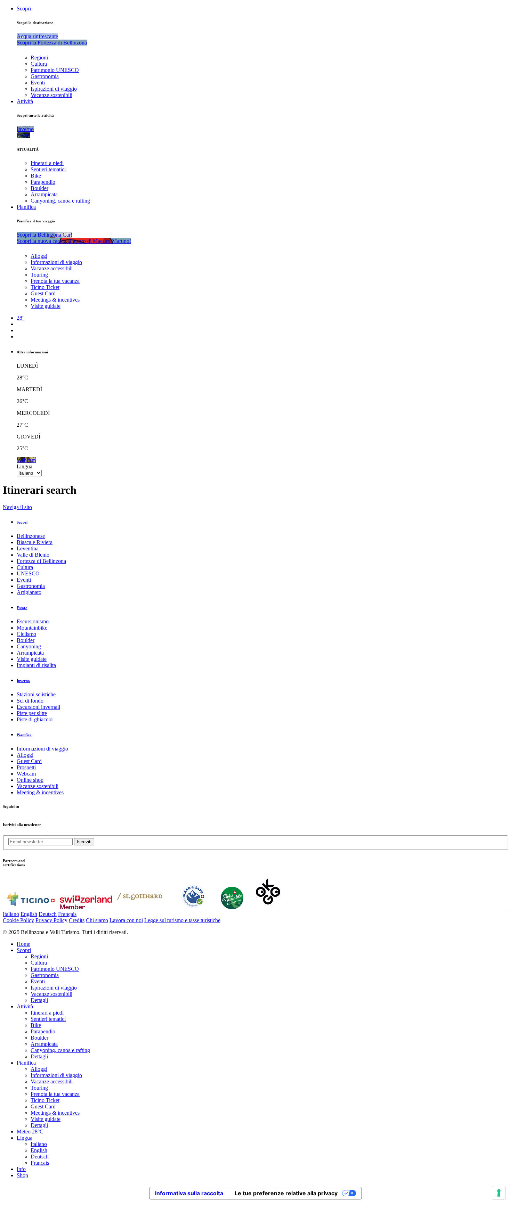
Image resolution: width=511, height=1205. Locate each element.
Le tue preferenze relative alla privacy (286, 1193)
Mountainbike (32, 628)
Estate (22, 608)
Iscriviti (84, 841)
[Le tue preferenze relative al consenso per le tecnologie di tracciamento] (498, 1192)
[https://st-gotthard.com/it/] (140, 907)
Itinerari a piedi (47, 163)
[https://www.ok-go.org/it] (268, 907)
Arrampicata (44, 194)
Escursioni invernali (38, 707)
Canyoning (29, 646)
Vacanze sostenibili (51, 95)
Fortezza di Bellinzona (41, 561)
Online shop (30, 780)
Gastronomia (45, 76)
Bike (36, 176)
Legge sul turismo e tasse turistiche (182, 920)
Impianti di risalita (36, 665)
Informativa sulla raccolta (189, 1193)
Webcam (26, 774)
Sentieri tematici (48, 169)
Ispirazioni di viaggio (54, 89)
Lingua (24, 466)
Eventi (38, 82)
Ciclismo (26, 634)
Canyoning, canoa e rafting (60, 201)
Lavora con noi (126, 920)
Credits (76, 920)
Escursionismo (33, 621)
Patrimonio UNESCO (55, 70)
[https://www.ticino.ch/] (30, 907)
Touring (39, 275)
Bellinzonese (31, 536)
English (29, 914)
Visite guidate (45, 306)
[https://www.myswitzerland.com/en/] (86, 907)
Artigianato (29, 592)
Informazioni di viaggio (56, 262)
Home (23, 944)
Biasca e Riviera (34, 542)
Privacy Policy (51, 920)
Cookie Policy (18, 920)
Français (67, 914)
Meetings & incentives (55, 300)
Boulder (39, 188)
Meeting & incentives (40, 792)
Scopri (24, 8)
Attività (25, 101)
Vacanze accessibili (52, 268)
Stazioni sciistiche (36, 694)
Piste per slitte (32, 713)
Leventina (28, 548)
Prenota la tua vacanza (55, 281)
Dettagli (39, 1000)
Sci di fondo (30, 701)
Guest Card (43, 293)
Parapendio (43, 182)
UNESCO (28, 573)
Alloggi (39, 256)
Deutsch (48, 914)
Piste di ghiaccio (34, 719)
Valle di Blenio (33, 555)
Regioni (39, 57)
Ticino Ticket (45, 287)
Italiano (11, 914)
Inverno (23, 681)
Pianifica (26, 207)
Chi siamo (97, 920)
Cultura (39, 64)
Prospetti (26, 767)
